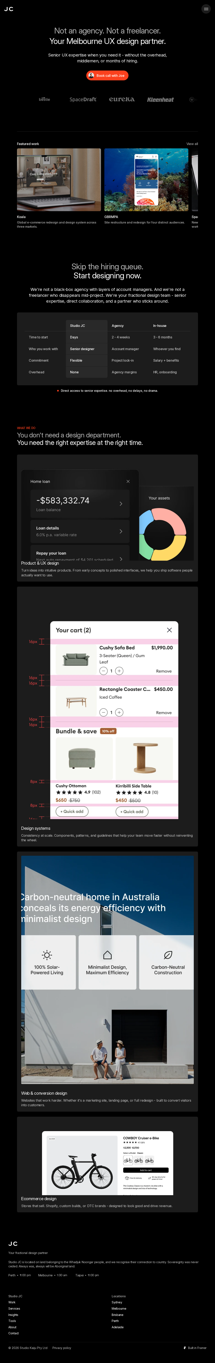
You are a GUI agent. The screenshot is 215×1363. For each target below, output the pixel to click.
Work (12, 1302)
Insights (13, 1315)
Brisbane (117, 1315)
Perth (115, 1321)
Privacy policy (61, 1348)
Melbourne (119, 1308)
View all (192, 144)
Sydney (117, 1302)
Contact (13, 1333)
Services (14, 1308)
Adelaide (118, 1327)
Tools (12, 1321)
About (12, 1327)
